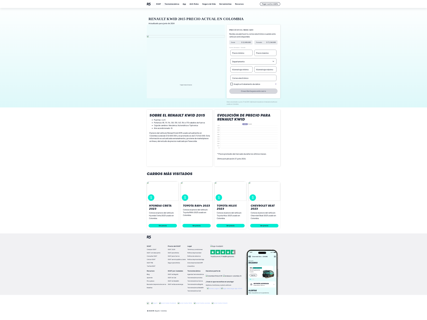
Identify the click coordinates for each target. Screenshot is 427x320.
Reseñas (149, 288)
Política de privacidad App (195, 259)
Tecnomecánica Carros (195, 281)
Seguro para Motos (174, 263)
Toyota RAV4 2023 (196, 205)
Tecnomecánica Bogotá (195, 284)
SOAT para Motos (173, 253)
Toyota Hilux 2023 (227, 207)
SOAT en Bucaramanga (175, 284)
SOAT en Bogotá (173, 274)
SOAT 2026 (171, 249)
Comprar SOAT (151, 249)
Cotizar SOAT (151, 259)
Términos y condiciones (194, 249)
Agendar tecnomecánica (195, 274)
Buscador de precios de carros (156, 284)
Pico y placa (150, 281)
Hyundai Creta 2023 (160, 207)
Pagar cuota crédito (270, 4)
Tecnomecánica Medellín (195, 288)
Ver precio (163, 226)
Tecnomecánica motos (194, 278)
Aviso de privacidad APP (195, 263)
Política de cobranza (194, 256)
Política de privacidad (194, 253)
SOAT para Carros (173, 256)
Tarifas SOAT (151, 266)
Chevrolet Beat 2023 (263, 207)
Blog (148, 274)
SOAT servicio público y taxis (177, 259)
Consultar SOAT (152, 256)
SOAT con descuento (153, 253)
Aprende (149, 278)
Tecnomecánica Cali (194, 291)
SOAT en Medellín (173, 281)
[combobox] (253, 61)
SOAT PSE (150, 263)
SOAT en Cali (172, 278)
